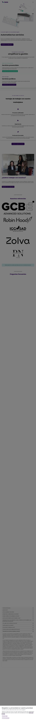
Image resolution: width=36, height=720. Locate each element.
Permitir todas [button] (4, 716)
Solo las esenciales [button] (5, 718)
